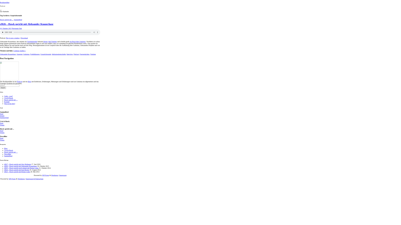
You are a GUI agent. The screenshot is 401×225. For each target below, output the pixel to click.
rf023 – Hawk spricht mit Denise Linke (17, 172)
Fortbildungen (35, 54)
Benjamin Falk (17, 28)
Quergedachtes (84, 54)
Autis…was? (8, 96)
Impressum (63, 175)
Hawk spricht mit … (11, 100)
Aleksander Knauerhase (8, 54)
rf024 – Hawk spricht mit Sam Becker (16, 170)
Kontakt (7, 102)
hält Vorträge (52, 41)
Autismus (26, 54)
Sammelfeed (18, 20)
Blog (29, 81)
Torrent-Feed (4, 118)
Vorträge (93, 54)
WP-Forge (45, 175)
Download (24, 38)
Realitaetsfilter (4, 2)
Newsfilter (7, 154)
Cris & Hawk (8, 98)
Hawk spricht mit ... (6, 20)
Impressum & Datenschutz (34, 179)
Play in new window (13, 38)
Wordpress (54, 175)
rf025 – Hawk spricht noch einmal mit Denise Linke (21, 168)
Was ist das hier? (9, 104)
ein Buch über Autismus (78, 41)
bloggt (45, 41)
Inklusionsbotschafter (59, 54)
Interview (70, 54)
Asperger (19, 54)
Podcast (76, 54)
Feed (1, 114)
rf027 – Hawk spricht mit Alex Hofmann (17, 164)
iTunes (2, 116)
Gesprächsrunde (45, 54)
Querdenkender (32, 41)
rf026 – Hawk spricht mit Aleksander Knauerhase (26, 24)
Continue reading (19, 51)
